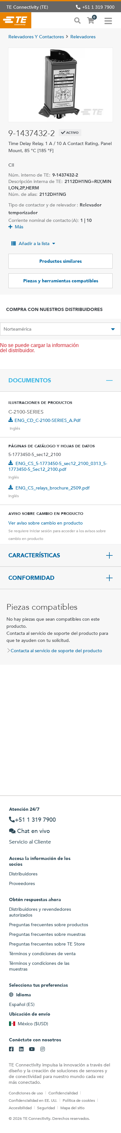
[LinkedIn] (21, 1049)
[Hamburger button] (108, 20)
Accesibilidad (20, 1107)
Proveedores (22, 883)
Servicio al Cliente (30, 841)
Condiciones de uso (26, 1092)
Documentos (29, 380)
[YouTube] (32, 1049)
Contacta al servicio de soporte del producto (56, 650)
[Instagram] (42, 1049)
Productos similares (60, 261)
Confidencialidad (63, 1092)
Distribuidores (23, 874)
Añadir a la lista (34, 243)
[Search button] (77, 19)
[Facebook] (11, 1049)
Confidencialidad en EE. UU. (33, 1100)
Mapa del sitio (72, 1107)
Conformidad (31, 577)
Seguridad (46, 1107)
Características (34, 555)
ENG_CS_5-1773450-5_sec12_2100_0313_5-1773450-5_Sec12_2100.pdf (57, 466)
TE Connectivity (15, 20)
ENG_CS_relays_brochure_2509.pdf (52, 488)
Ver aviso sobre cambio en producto (45, 523)
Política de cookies (79, 1100)
